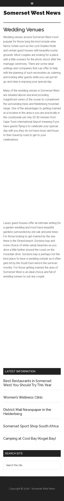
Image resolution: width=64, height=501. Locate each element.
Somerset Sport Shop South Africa (31, 426)
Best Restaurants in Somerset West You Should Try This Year (27, 383)
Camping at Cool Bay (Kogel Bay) (29, 438)
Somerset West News (32, 13)
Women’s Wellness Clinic (23, 397)
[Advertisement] (32, 183)
